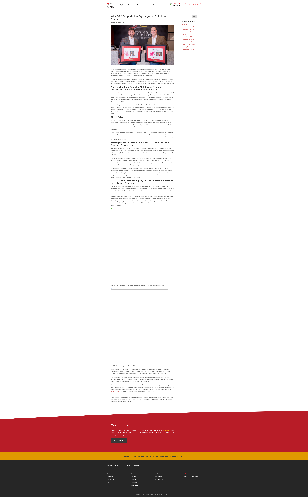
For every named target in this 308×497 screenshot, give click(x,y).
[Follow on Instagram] (200, 465)
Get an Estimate (159, 479)
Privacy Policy (134, 485)
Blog (108, 482)
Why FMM (122, 5)
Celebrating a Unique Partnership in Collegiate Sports (189, 32)
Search (194, 16)
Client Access (110, 479)
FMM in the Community (123, 22)
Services (130, 5)
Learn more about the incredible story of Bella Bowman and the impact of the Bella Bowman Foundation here (141, 395)
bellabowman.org (115, 391)
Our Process (134, 482)
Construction (141, 5)
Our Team (133, 479)
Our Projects (158, 476)
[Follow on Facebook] (194, 465)
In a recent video (115, 93)
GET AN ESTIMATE (193, 4)
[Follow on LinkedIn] (197, 465)
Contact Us (152, 5)
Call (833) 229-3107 (119, 440)
